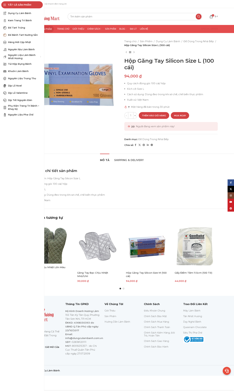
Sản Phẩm (146, 41)
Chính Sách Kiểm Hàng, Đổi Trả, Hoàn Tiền (159, 334)
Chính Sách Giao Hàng (156, 341)
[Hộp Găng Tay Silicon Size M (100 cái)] (146, 246)
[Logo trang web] (44, 16)
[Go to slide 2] (123, 288)
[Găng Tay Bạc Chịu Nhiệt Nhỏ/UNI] (97, 246)
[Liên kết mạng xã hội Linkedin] (148, 145)
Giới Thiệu (110, 310)
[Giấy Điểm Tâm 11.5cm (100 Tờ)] (195, 246)
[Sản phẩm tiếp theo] (134, 52)
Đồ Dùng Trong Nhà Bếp (199, 41)
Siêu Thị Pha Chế (192, 332)
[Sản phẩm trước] (126, 52)
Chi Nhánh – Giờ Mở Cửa (44, 346)
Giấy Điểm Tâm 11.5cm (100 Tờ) (193, 272)
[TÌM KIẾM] (199, 16)
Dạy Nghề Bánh (192, 321)
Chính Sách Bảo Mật (155, 316)
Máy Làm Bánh (191, 310)
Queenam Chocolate (195, 327)
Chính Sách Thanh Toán (157, 327)
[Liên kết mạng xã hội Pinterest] (144, 145)
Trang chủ (130, 41)
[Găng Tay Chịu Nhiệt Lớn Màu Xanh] (49, 244)
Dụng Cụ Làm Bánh (168, 41)
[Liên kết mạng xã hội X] (140, 145)
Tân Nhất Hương (192, 316)
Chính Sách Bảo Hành (156, 346)
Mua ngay (180, 115)
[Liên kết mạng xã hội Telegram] (152, 145)
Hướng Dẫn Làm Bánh (117, 321)
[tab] (104, 158)
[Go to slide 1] (120, 288)
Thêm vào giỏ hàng (154, 115)
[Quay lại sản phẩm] (130, 52)
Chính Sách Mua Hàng (156, 321)
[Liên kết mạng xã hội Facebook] (136, 145)
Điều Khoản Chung (154, 310)
